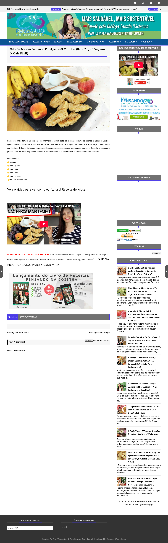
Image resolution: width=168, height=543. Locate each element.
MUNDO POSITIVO (95, 42)
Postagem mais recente (18, 332)
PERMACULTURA (73, 42)
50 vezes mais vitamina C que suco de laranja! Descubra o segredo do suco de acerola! (142, 481)
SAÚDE (57, 42)
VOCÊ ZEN (146, 42)
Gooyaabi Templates (116, 539)
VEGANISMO (114, 42)
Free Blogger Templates (81, 539)
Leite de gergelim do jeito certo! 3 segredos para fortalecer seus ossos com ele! (144, 340)
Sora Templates (60, 539)
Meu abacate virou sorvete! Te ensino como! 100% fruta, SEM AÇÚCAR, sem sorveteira (142, 291)
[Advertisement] (139, 153)
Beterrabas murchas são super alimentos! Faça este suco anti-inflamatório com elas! (143, 386)
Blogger (149, 504)
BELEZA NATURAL (41, 42)
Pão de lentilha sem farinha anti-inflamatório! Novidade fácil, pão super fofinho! (142, 271)
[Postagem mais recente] (1, 271)
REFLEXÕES (130, 42)
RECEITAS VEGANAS (18, 42)
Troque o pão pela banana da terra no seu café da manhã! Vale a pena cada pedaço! (144, 409)
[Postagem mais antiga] (166, 271)
